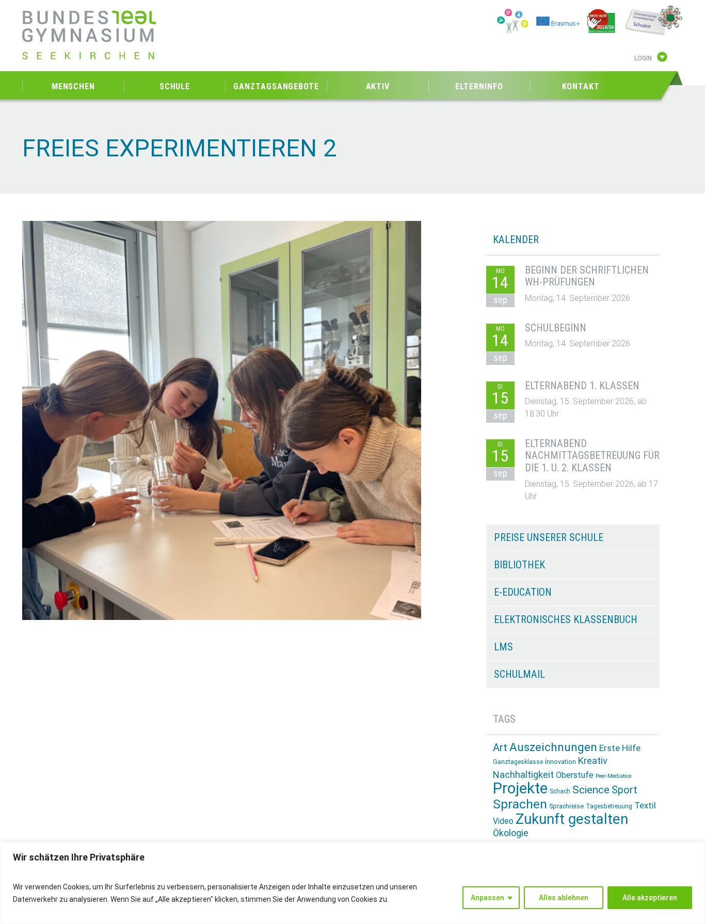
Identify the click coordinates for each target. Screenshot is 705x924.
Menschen (73, 86)
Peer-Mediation (614, 776)
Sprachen (520, 803)
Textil (645, 805)
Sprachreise (566, 806)
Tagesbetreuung (609, 806)
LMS (503, 647)
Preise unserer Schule (548, 537)
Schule (174, 86)
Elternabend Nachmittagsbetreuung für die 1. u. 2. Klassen (592, 455)
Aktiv (378, 86)
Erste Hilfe (619, 748)
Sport (624, 790)
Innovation (560, 762)
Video (503, 821)
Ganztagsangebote (275, 86)
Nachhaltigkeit (523, 774)
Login (643, 58)
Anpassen (487, 898)
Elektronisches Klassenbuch (565, 619)
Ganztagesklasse (518, 762)
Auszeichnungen (553, 747)
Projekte (520, 788)
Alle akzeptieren (649, 898)
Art (500, 747)
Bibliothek (519, 565)
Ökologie (510, 832)
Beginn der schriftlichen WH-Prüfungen (587, 276)
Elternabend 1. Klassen (582, 385)
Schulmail (519, 674)
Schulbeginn (555, 328)
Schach (560, 791)
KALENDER (516, 239)
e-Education (523, 592)
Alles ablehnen (563, 898)
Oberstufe (575, 775)
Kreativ (592, 760)
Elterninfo (479, 86)
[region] (352, 883)
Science (591, 790)
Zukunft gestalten (572, 818)
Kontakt (581, 86)
